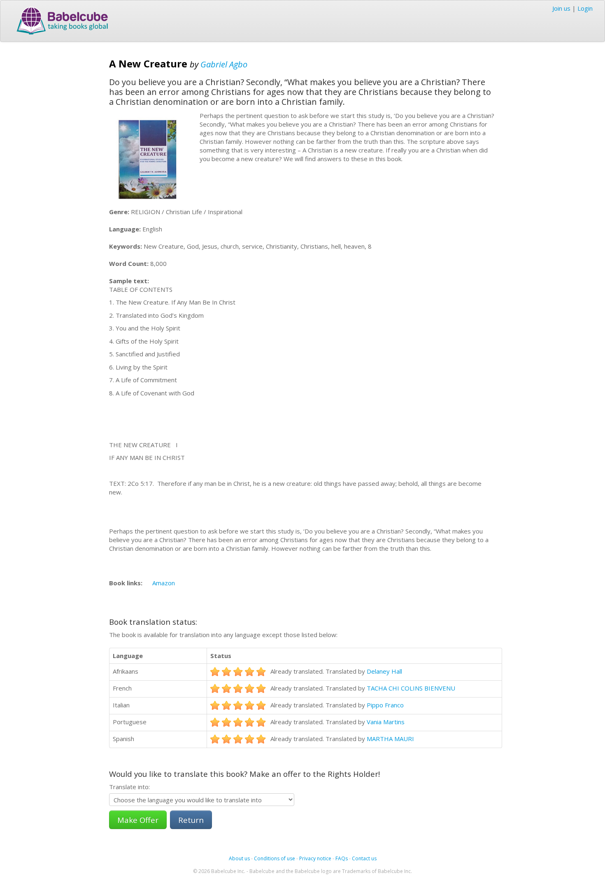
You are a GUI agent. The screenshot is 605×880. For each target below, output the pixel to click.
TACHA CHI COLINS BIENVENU (411, 688)
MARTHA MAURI (390, 738)
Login (585, 8)
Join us (561, 8)
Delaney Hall (384, 671)
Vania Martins (386, 722)
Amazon (163, 583)
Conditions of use (274, 858)
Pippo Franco (385, 705)
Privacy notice (315, 858)
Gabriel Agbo (223, 64)
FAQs (341, 858)
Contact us (364, 858)
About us (239, 858)
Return (191, 820)
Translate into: (129, 787)
